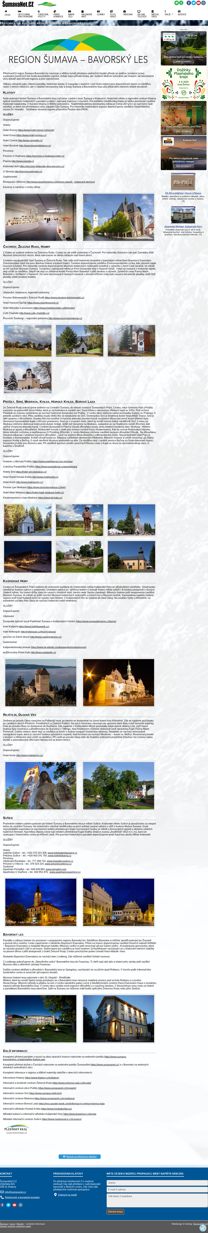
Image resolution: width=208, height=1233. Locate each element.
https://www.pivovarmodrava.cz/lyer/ (46, 487)
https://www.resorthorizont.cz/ (43, 303)
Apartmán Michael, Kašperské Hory (183, 226)
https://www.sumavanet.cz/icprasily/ (57, 1088)
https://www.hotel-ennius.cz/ (31, 135)
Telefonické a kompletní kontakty (22, 1197)
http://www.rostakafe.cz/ (43, 652)
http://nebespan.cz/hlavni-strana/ (38, 631)
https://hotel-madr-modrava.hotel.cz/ (45, 492)
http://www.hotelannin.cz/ (29, 482)
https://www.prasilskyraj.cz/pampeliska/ (56, 466)
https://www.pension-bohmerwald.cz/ (64, 297)
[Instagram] (203, 3)
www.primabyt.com (56, 869)
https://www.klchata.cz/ (50, 497)
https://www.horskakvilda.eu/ (56, 1109)
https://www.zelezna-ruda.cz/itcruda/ (71, 1083)
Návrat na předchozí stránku (81, 1156)
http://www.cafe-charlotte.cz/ (34, 313)
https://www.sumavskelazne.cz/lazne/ (96, 621)
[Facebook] (189, 3)
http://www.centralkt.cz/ (30, 140)
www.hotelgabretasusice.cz (62, 853)
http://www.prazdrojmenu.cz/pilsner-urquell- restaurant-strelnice (60, 182)
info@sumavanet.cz (15, 1192)
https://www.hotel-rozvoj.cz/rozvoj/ (36, 130)
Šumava (4, 1224)
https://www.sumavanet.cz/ (105, 1064)
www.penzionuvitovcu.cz (58, 864)
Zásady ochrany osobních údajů (15, 1226)
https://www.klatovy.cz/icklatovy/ (42, 1077)
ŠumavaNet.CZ (200, 1224)
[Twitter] (193, 3)
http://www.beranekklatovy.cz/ (35, 145)
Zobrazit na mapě (67, 1195)
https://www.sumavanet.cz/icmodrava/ (54, 1098)
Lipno (12, 1224)
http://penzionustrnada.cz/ (28, 171)
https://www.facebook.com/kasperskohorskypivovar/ (58, 647)
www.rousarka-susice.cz (60, 861)
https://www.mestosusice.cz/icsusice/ (61, 1119)
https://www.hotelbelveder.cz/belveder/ (54, 308)
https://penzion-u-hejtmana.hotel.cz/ (45, 156)
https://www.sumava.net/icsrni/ (45, 1093)
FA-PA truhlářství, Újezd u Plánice (183, 193)
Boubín (20, 1224)
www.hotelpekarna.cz (59, 855)
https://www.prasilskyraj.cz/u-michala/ (52, 461)
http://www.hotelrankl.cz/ (45, 477)
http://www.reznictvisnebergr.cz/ (65, 318)
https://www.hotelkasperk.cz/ (34, 626)
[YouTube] (198, 3)
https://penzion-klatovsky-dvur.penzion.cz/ (41, 166)
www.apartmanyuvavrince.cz (65, 872)
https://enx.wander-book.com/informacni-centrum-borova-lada (72, 1103)
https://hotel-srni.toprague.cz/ (31, 472)
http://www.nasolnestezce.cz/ (45, 637)
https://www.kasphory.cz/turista (79, 1114)
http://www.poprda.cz (23, 161)
